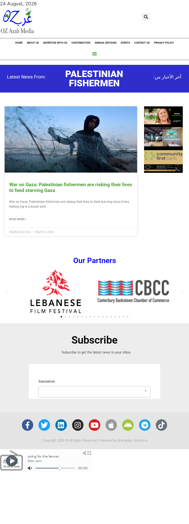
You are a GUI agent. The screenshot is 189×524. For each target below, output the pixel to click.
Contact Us (142, 42)
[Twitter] (44, 425)
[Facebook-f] (27, 425)
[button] (146, 17)
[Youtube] (94, 425)
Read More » (18, 219)
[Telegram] (145, 425)
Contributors (81, 42)
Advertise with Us (55, 42)
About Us (33, 42)
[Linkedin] (61, 425)
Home (19, 42)
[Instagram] (78, 425)
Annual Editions (106, 42)
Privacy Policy (164, 42)
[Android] (128, 425)
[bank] (163, 171)
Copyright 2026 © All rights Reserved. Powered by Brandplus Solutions (94, 440)
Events (125, 42)
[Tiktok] (161, 425)
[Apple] (111, 425)
